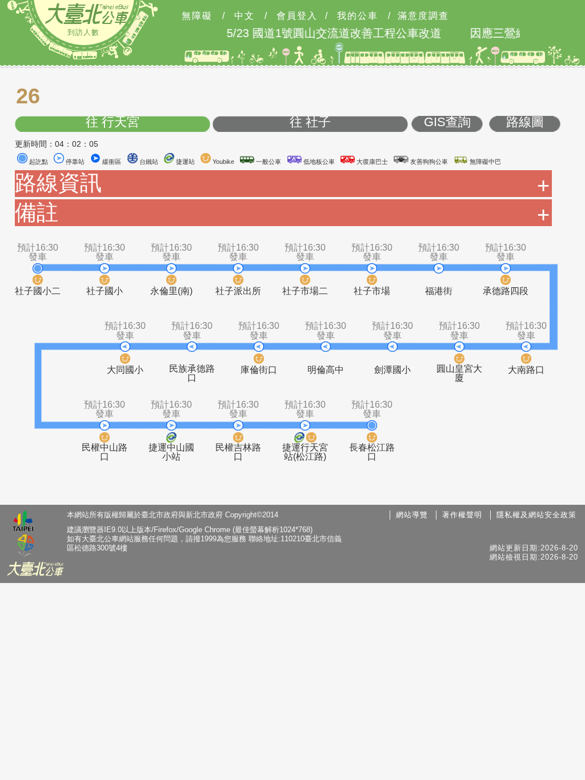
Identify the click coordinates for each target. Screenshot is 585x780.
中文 (244, 16)
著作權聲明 (462, 514)
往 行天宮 (112, 122)
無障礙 (197, 16)
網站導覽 (412, 514)
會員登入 (297, 16)
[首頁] (87, 14)
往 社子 (310, 122)
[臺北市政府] (23, 522)
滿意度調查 (423, 16)
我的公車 (357, 16)
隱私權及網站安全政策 (536, 514)
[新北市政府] (26, 546)
